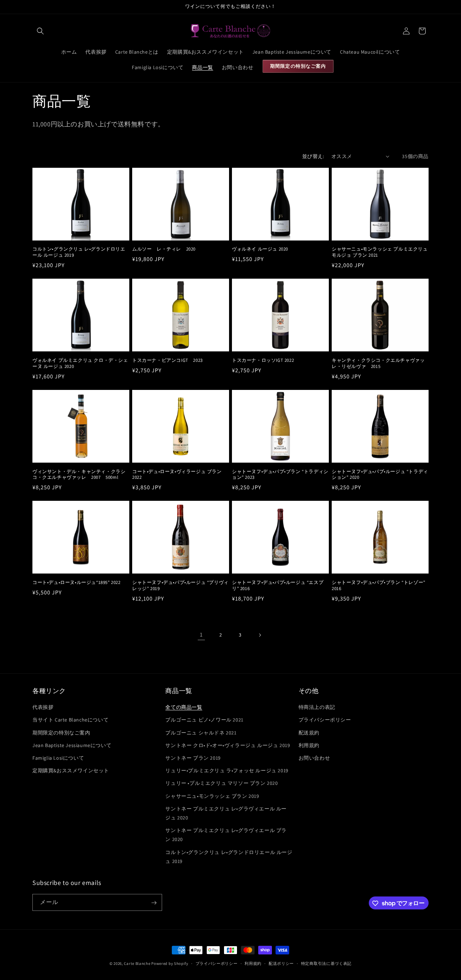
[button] (40, 31)
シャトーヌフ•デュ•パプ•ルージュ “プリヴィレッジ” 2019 (180, 586)
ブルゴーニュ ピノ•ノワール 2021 (204, 720)
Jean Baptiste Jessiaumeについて (71, 745)
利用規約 (309, 745)
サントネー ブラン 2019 (192, 758)
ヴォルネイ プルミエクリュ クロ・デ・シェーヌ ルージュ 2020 (80, 363)
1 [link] (201, 634)
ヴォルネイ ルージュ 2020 (260, 249)
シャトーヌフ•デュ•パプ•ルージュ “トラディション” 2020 (380, 475)
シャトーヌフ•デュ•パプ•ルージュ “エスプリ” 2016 (277, 586)
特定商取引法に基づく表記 (326, 963)
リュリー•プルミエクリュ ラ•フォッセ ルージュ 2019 (226, 771)
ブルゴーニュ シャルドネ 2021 (200, 732)
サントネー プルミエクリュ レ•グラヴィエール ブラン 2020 (226, 834)
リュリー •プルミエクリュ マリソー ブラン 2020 (221, 783)
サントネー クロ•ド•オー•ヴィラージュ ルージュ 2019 (227, 745)
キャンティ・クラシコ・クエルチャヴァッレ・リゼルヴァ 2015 (378, 363)
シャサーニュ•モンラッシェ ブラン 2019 (212, 796)
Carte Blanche (137, 963)
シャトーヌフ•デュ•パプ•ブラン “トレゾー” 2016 (378, 586)
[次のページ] (260, 635)
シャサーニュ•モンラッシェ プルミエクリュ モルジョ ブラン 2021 (380, 252)
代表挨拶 (42, 707)
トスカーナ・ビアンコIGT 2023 (167, 360)
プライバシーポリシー (325, 720)
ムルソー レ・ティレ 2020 (164, 249)
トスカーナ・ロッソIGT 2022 (263, 360)
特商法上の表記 (317, 707)
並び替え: (313, 156)
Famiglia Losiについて (58, 758)
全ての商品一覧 (183, 707)
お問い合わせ (314, 758)
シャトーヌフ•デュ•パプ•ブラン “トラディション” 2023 (280, 475)
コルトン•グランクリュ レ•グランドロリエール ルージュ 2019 (78, 252)
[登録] (154, 902)
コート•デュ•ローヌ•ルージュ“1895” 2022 (76, 582)
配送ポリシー (281, 963)
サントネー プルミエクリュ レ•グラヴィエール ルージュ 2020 (226, 813)
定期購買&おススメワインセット (70, 771)
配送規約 (309, 732)
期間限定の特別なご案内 (61, 732)
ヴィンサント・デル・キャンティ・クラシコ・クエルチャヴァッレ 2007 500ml (78, 475)
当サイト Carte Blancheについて (70, 720)
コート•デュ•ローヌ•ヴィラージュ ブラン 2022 (177, 475)
